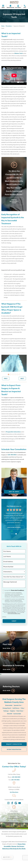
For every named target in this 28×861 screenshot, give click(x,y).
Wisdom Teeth (18, 53)
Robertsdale (8, 705)
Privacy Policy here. (12, 612)
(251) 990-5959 (12, 454)
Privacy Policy (21, 844)
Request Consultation (14, 744)
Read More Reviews (14, 527)
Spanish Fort (17, 705)
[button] (8, 374)
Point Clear (20, 711)
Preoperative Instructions (13, 432)
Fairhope (6, 711)
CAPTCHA (4, 616)
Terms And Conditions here (14, 613)
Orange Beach (7, 708)
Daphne (12, 711)
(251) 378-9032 (15, 779)
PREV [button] (5, 378)
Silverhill (9, 713)
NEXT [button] (22, 378)
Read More (6, 648)
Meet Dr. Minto (14, 491)
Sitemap (13, 846)
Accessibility (7, 846)
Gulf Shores (16, 708)
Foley (22, 708)
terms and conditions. (17, 590)
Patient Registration (14, 749)
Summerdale (17, 713)
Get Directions (14, 792)
